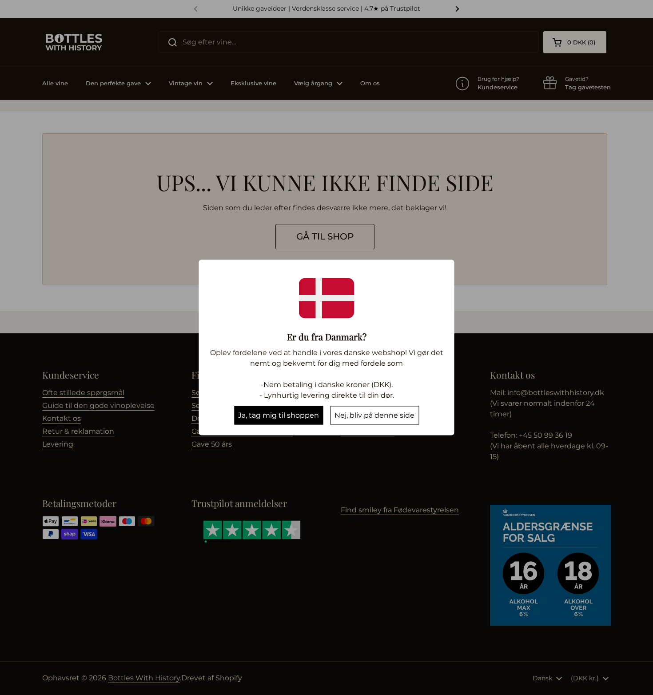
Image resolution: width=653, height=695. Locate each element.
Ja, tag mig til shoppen (278, 415)
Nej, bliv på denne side (374, 415)
